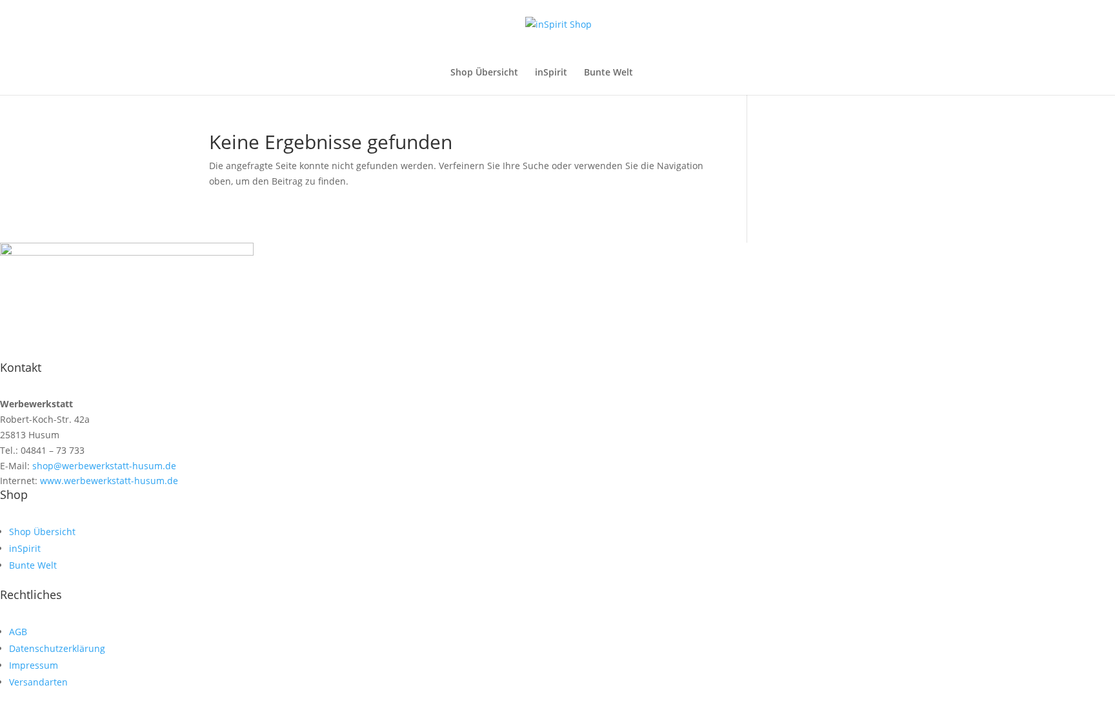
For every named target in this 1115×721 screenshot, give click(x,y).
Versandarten (38, 682)
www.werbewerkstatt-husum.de (107, 480)
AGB (18, 631)
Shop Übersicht (484, 73)
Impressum (33, 665)
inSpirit (551, 73)
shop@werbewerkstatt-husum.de (103, 466)
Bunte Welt (608, 73)
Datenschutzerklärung (57, 648)
